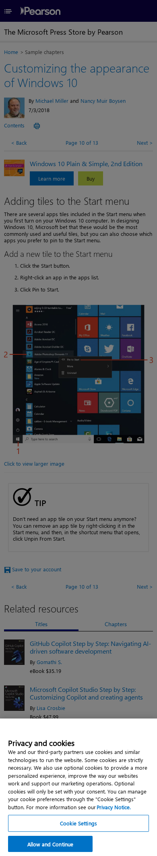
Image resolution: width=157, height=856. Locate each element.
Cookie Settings (78, 823)
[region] (78, 787)
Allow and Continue (50, 844)
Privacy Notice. (114, 807)
